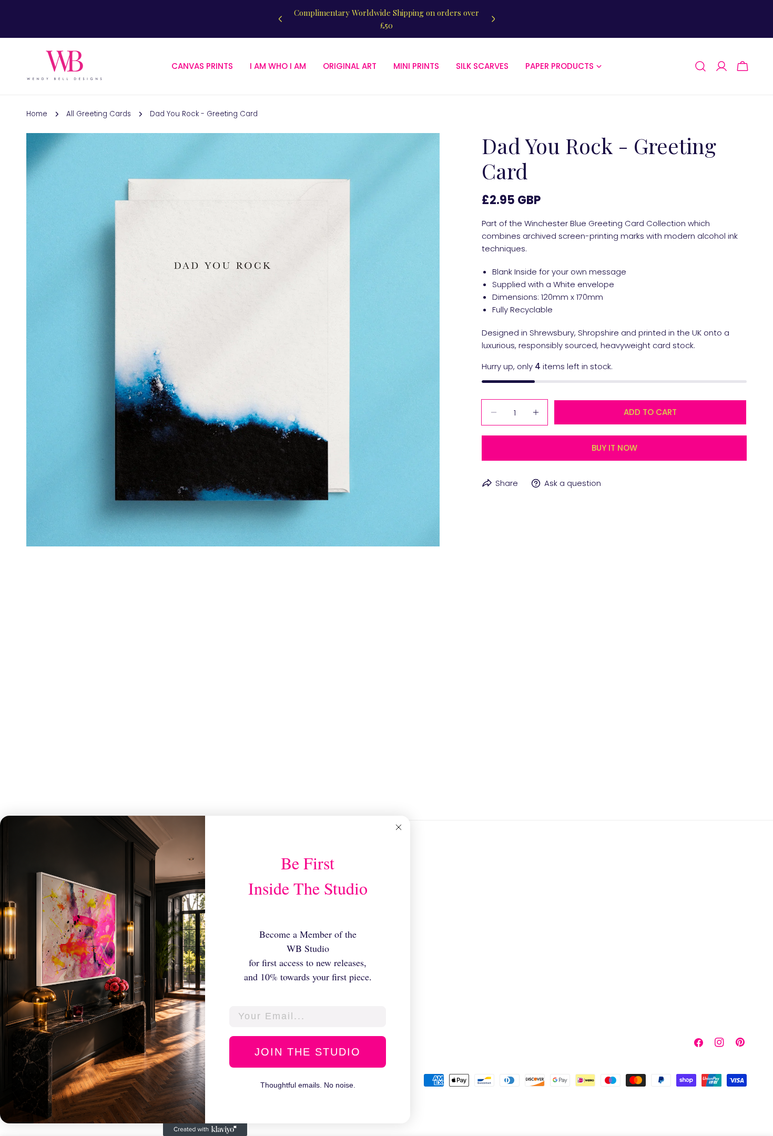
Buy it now (614, 447)
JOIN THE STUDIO (308, 1052)
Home (36, 114)
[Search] (700, 66)
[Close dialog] (398, 827)
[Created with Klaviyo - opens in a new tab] (205, 1129)
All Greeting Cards (98, 114)
